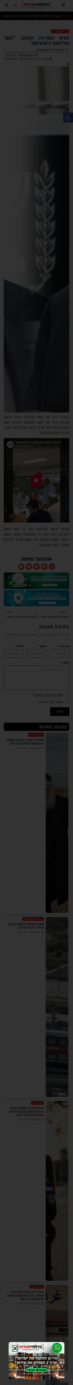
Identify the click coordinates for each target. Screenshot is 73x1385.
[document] (36, 692)
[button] (15, 1348)
